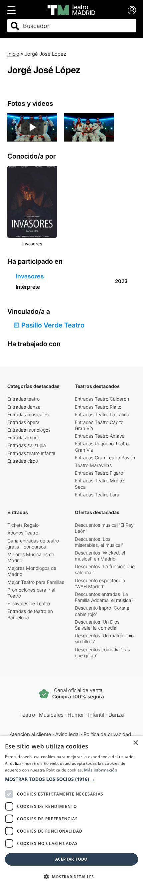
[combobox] (77, 26)
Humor (76, 714)
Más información (100, 770)
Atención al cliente (30, 734)
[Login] (132, 10)
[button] (71, 779)
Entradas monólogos (29, 430)
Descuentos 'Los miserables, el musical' (99, 542)
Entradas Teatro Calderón (102, 399)
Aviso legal (67, 734)
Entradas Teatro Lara (97, 494)
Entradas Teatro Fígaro (99, 473)
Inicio (13, 54)
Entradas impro (23, 437)
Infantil (96, 714)
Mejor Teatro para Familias (35, 582)
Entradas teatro (23, 399)
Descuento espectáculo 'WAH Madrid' (100, 583)
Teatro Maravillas (93, 465)
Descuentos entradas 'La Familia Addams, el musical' (104, 597)
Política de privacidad (107, 734)
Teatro (27, 714)
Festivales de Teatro (28, 603)
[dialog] (71, 812)
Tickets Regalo (23, 525)
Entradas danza (24, 407)
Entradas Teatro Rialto (98, 407)
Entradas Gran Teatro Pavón (105, 457)
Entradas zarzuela (26, 445)
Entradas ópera (23, 422)
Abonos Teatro (22, 532)
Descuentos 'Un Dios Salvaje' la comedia (97, 625)
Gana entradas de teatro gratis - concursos (33, 543)
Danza (116, 714)
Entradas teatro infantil (31, 453)
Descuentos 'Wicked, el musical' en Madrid (100, 556)
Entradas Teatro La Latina (102, 414)
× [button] (135, 742)
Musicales (51, 714)
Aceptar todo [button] (71, 859)
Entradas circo (22, 461)
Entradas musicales (28, 414)
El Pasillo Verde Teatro (49, 325)
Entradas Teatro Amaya (100, 436)
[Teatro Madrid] (71, 10)
